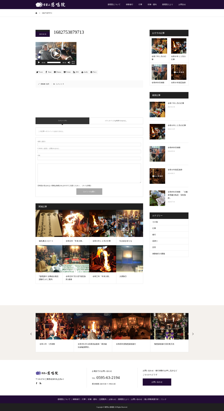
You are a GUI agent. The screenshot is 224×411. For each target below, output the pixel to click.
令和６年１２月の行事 (177, 125)
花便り (155, 241)
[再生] (39, 62)
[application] (56, 53)
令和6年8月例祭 (174, 148)
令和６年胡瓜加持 (175, 170)
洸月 (47, 84)
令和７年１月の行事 (176, 103)
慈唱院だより (167, 4)
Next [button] (193, 334)
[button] (56, 53)
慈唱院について (114, 4)
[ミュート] (69, 62)
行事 (140, 4)
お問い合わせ (157, 382)
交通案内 (102, 399)
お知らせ (112, 399)
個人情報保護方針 (151, 399)
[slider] (54, 62)
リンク (163, 399)
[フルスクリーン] (73, 62)
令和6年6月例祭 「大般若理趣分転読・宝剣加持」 (178, 195)
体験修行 (129, 4)
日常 (154, 247)
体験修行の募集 (158, 254)
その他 (155, 222)
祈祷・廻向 (152, 4)
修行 (154, 235)
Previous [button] (31, 334)
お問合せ (182, 4)
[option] (55, 332)
